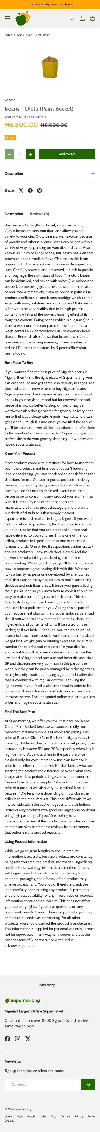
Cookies (9, 1120)
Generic (10, 100)
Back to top (47, 985)
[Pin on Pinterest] (39, 190)
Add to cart (67, 154)
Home (8, 34)
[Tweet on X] (21, 190)
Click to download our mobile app (50, 4)
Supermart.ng (22, 1109)
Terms (91, 1116)
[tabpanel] (50, 587)
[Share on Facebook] (30, 190)
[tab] (14, 214)
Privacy (79, 1116)
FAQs (20, 1116)
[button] (92, 18)
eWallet (31, 1116)
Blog (53, 1116)
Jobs (43, 1116)
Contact (65, 1116)
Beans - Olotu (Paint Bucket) (33, 34)
